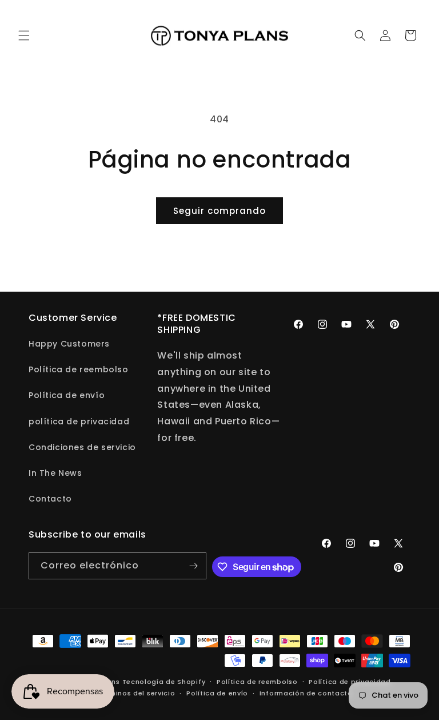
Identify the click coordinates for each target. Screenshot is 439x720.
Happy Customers (69, 343)
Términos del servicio (136, 693)
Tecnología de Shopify (164, 681)
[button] (24, 35)
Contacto (50, 498)
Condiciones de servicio (82, 447)
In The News (55, 473)
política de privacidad (79, 421)
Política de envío (67, 395)
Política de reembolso (79, 369)
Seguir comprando (219, 211)
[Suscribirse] (193, 565)
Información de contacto (306, 693)
